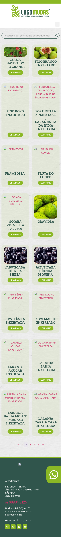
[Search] (56, 35)
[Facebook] (7, 526)
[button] (57, 24)
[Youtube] (25, 526)
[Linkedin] (19, 526)
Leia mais (15, 72)
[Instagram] (13, 526)
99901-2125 (16, 502)
